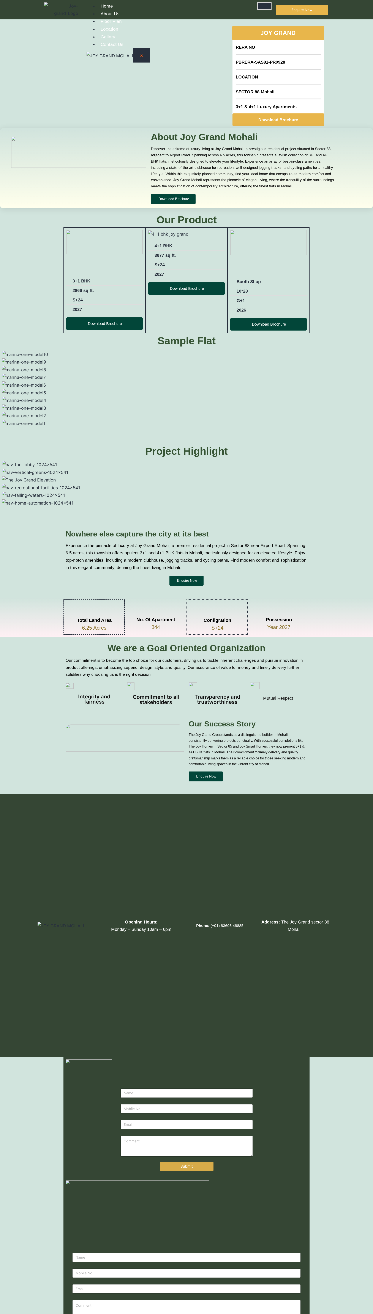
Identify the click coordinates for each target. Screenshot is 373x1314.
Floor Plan (111, 21)
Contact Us (112, 44)
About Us (110, 13)
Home (107, 5)
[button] (186, 430)
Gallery (108, 36)
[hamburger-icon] (264, 6)
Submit (186, 1166)
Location (109, 29)
